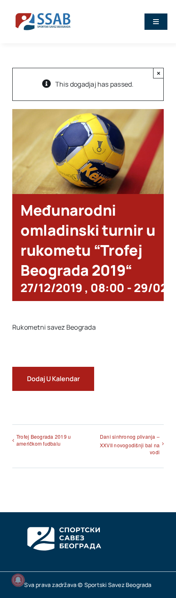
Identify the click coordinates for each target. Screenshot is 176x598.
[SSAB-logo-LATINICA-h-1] (43, 11)
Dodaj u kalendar (53, 379)
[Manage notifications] (18, 580)
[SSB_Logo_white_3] (63, 519)
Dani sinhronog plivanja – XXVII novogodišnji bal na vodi (130, 444)
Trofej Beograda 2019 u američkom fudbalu (43, 440)
